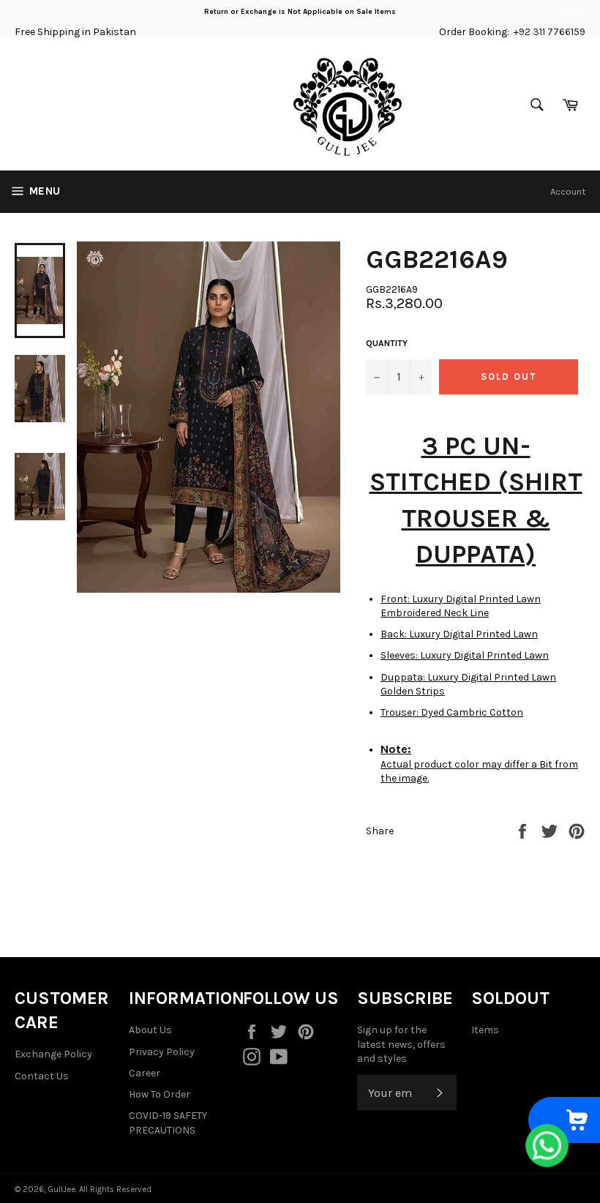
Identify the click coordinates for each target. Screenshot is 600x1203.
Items (485, 1030)
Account (567, 191)
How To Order (159, 1094)
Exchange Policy (53, 1054)
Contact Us (42, 1076)
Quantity (387, 343)
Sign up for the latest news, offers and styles (401, 1044)
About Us (150, 1030)
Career (144, 1073)
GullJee (61, 1189)
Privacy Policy (162, 1052)
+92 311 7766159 (549, 32)
